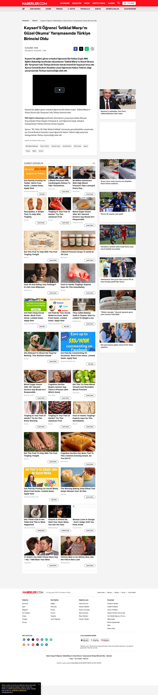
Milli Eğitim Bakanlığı (32, 146)
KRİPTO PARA (99, 3)
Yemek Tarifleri (84, 619)
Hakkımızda (101, 592)
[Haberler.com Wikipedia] (28, 645)
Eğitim (34, 151)
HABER (111, 3)
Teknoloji (54, 607)
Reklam (109, 592)
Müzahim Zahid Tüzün (38, 140)
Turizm (53, 613)
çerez (4, 687)
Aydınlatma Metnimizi (19, 690)
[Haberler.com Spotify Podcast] (51, 640)
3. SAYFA (71, 9)
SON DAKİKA (35, 9)
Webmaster (111, 619)
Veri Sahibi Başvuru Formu (116, 616)
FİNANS (59, 9)
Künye (123, 592)
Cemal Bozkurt (67, 146)
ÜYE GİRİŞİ (130, 3)
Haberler (25, 600)
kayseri (86, 146)
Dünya (24, 622)
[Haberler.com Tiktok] (37, 645)
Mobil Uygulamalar (113, 622)
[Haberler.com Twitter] (33, 640)
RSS (108, 625)
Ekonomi (25, 603)
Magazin (25, 610)
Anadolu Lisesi (55, 146)
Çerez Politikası (112, 610)
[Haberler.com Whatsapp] (46, 640)
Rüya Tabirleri (83, 616)
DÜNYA (98, 9)
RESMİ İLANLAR (112, 9)
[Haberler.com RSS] (24, 645)
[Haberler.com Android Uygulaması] (95, 640)
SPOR (87, 3)
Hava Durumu (83, 603)
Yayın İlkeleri (132, 592)
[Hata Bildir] (74, 663)
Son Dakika (26, 613)
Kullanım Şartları (112, 603)
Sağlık (53, 603)
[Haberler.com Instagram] (37, 640)
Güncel (34, 20)
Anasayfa (25, 20)
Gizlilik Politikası (112, 607)
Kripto (24, 616)
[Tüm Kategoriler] (23, 9)
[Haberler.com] (33, 592)
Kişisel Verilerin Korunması (116, 613)
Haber (71, 658)
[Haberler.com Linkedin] (42, 640)
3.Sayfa (24, 619)
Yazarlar (53, 616)
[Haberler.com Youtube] (33, 645)
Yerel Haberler (55, 619)
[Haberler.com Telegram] (42, 645)
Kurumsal (110, 600)
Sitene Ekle (111, 628)
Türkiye (28, 151)
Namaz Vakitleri (84, 607)
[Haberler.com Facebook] (28, 640)
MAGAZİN (76, 3)
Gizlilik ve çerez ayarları (64, 663)
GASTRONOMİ (130, 9)
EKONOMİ (64, 3)
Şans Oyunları (83, 613)
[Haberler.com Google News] (24, 640)
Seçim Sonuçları (84, 610)
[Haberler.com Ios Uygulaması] (84, 640)
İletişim (117, 592)
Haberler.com (83, 600)
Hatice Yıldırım (44, 146)
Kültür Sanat (77, 146)
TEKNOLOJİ (85, 9)
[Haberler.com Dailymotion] (46, 645)
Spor (23, 607)
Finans (53, 610)
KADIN (48, 9)
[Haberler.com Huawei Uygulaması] (105, 640)
